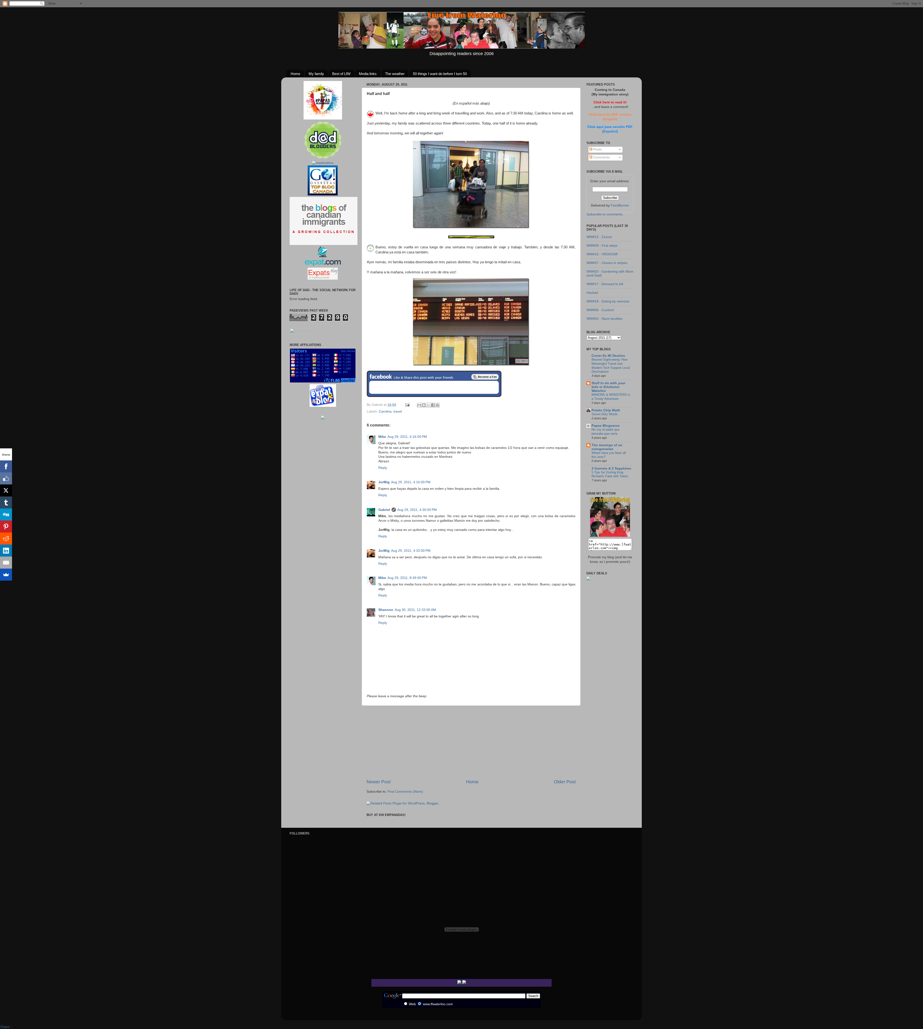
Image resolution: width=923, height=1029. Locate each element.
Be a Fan (485, 377)
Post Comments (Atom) (405, 791)
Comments (601, 157)
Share (4, 1027)
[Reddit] (6, 539)
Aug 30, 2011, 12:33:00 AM (415, 610)
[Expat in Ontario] (322, 265)
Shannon (385, 610)
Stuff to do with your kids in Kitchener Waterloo (608, 387)
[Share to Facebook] (432, 405)
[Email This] (419, 405)
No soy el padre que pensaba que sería (605, 431)
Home (295, 74)
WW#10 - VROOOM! (602, 254)
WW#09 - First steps (601, 245)
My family (316, 74)
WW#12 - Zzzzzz (599, 237)
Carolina (385, 411)
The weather (395, 74)
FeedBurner (620, 205)
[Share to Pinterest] (437, 405)
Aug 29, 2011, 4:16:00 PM (407, 437)
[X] (6, 490)
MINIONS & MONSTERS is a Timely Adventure (611, 397)
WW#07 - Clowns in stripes (606, 263)
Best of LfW (341, 74)
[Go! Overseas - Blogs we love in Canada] (323, 194)
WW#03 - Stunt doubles (604, 318)
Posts (597, 149)
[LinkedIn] (6, 551)
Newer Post (379, 781)
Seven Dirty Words (605, 414)
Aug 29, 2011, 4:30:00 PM (417, 510)
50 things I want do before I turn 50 (440, 74)
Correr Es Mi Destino (608, 356)
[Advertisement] (471, 742)
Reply (382, 468)
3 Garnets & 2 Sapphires (611, 468)
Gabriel (384, 510)
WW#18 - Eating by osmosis (607, 301)
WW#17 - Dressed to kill (604, 284)
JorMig (384, 482)
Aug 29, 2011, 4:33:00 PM (410, 550)
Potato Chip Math (606, 410)
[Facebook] (6, 466)
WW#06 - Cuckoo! (600, 310)
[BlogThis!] (423, 405)
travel (397, 411)
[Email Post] (407, 405)
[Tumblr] (6, 502)
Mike (382, 437)
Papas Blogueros (606, 425)
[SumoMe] (6, 575)
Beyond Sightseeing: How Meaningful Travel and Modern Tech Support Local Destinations (611, 365)
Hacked (592, 293)
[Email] (6, 563)
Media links (368, 74)
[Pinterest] (6, 527)
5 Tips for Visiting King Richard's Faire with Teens (610, 474)
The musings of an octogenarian (607, 447)
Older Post (565, 781)
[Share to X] (428, 405)
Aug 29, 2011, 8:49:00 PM (407, 578)
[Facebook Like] (6, 478)
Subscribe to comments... (605, 214)
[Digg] (6, 514)
